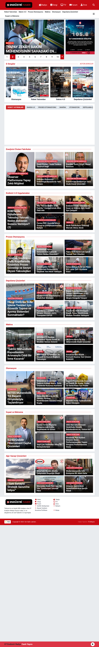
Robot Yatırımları (10, 12)
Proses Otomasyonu (35, 12)
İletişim (57, 506)
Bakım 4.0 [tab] (31, 107)
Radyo (44, 5)
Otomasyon (56, 12)
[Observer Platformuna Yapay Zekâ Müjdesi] (20, 169)
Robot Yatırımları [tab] (15, 107)
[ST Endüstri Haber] (18, 5)
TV (65, 5)
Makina (47, 12)
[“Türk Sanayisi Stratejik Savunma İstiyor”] (20, 476)
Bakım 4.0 (22, 12)
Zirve (84, 5)
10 (58, 57)
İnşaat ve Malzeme (12, 16)
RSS (8, 522)
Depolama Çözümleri (70, 12)
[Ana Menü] (94, 14)
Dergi (55, 5)
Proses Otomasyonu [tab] (47, 107)
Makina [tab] (63, 107)
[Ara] (94, 5)
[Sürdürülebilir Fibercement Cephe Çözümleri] (20, 432)
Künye (57, 510)
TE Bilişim (91, 522)
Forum (74, 5)
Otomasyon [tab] (74, 107)
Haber (39, 499)
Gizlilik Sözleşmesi (43, 506)
